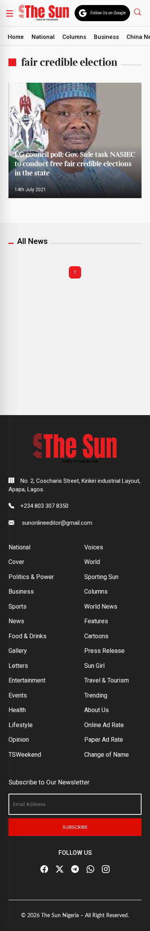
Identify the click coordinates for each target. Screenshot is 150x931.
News (16, 621)
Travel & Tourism (106, 680)
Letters (18, 665)
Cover (16, 562)
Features (96, 621)
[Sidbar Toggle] (9, 13)
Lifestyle (20, 725)
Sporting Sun (101, 577)
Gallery (17, 650)
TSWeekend (24, 754)
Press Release (104, 650)
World (92, 562)
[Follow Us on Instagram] (106, 869)
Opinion (18, 739)
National (43, 36)
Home (16, 36)
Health (17, 710)
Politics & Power (31, 577)
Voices (93, 547)
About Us (96, 710)
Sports (17, 606)
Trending (95, 695)
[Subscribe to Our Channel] (75, 869)
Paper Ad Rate (103, 739)
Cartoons (96, 636)
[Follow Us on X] (59, 869)
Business (106, 36)
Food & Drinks (27, 636)
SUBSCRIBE (75, 827)
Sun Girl (94, 665)
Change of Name (106, 754)
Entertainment (26, 680)
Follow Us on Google (108, 13)
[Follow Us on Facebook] (44, 869)
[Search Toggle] (138, 11)
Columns (74, 36)
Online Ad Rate (104, 725)
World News (100, 606)
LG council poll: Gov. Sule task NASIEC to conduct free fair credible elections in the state (75, 164)
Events (17, 695)
